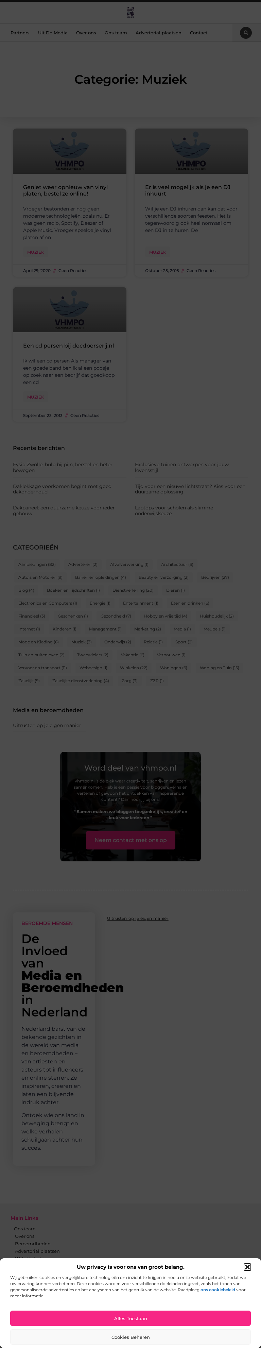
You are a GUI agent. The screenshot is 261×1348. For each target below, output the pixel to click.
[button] (247, 1267)
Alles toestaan (130, 1318)
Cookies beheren (130, 1337)
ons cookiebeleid (218, 1289)
